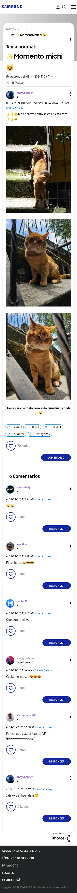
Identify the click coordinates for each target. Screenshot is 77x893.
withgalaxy (43, 434)
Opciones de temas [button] (64, 39)
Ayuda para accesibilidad (21, 851)
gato (17, 426)
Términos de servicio (18, 858)
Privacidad (10, 865)
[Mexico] (12, 6)
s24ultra (19, 434)
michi (35, 426)
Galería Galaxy (14, 108)
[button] (64, 94)
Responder (57, 528)
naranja (56, 426)
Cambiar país (12, 880)
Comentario (56, 457)
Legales (8, 873)
